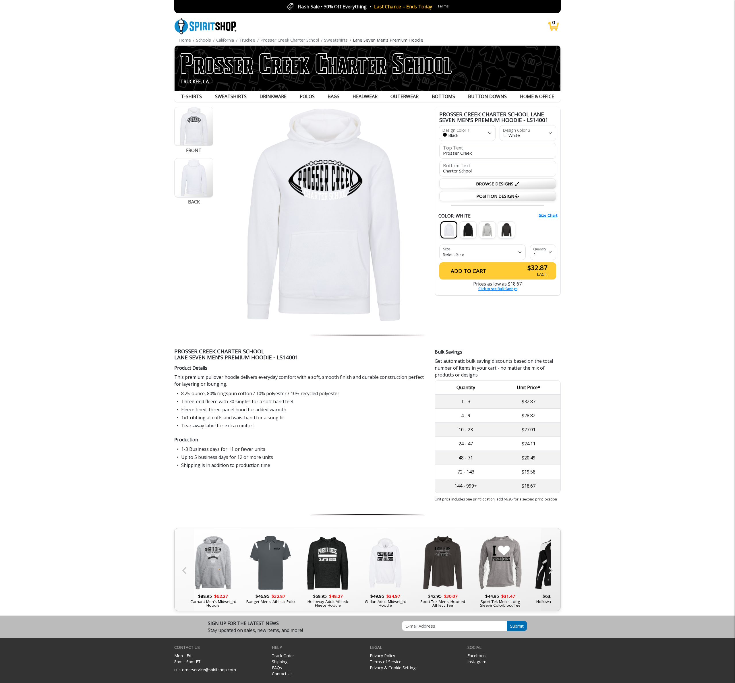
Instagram (476, 661)
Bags (333, 96)
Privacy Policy (382, 655)
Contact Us (282, 673)
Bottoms (443, 96)
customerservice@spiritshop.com (205, 669)
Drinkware (273, 96)
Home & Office (537, 96)
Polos (307, 96)
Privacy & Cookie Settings (393, 667)
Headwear (365, 96)
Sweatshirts (231, 96)
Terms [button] (443, 6)
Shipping (279, 661)
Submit (517, 626)
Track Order (283, 655)
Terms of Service (385, 661)
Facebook (476, 655)
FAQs (277, 667)
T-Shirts (191, 96)
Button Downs (487, 96)
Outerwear (404, 96)
